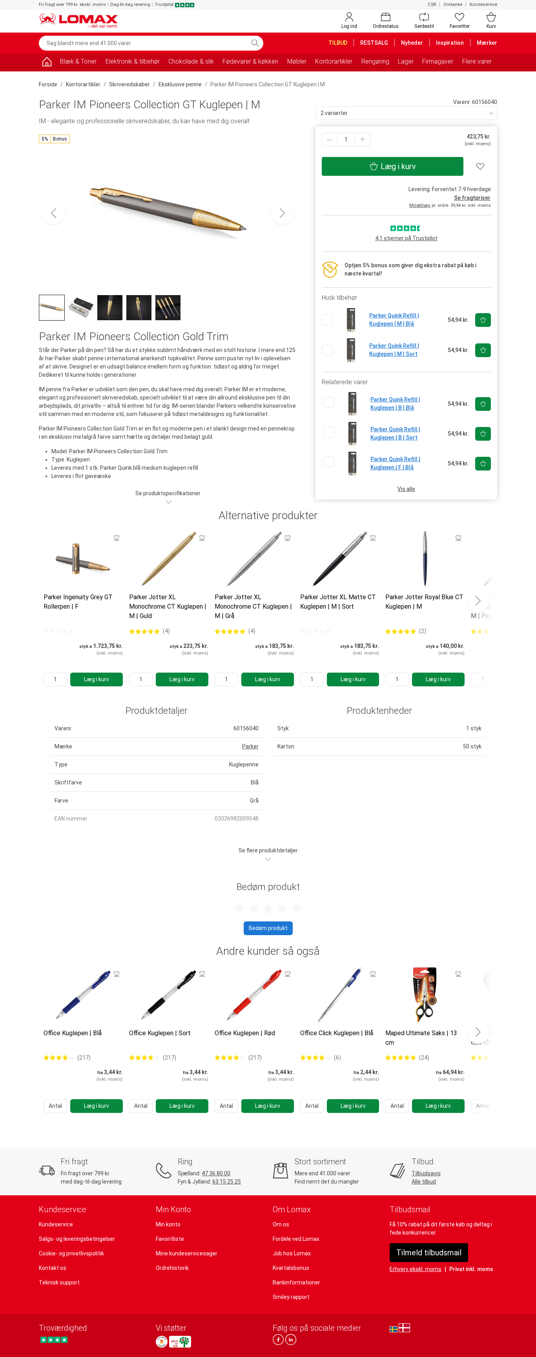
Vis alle (406, 489)
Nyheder (412, 43)
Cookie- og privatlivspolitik (71, 1253)
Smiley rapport (291, 1297)
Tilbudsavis (426, 1173)
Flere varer (477, 61)
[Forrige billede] (53, 213)
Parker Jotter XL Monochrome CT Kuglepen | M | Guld (167, 606)
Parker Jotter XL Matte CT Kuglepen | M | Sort (338, 601)
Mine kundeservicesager (186, 1253)
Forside (48, 84)
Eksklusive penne (180, 84)
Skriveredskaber (129, 84)
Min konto (168, 1224)
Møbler (296, 61)
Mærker (487, 43)
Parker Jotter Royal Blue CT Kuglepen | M (424, 601)
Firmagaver (437, 61)
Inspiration (450, 43)
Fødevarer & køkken (250, 61)
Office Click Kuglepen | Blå (336, 1033)
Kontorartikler (333, 61)
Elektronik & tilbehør (133, 61)
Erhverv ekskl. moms (415, 1269)
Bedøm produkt (268, 928)
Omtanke (452, 4)
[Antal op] (362, 139)
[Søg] (255, 43)
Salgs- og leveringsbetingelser (77, 1239)
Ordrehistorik (172, 1268)
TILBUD (337, 43)
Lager (406, 61)
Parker (250, 746)
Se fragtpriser (472, 198)
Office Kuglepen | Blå (73, 1033)
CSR (432, 4)
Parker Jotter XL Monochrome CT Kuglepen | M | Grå (253, 606)
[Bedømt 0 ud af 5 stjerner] (59, 631)
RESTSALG (374, 43)
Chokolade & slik (191, 61)
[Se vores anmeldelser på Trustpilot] (53, 1339)
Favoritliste (170, 1239)
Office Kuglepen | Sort (160, 1033)
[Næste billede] (282, 213)
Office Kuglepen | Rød (245, 1033)
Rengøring (375, 61)
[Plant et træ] (180, 1342)
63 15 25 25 (226, 1181)
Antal (55, 1106)
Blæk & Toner (78, 61)
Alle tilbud (424, 1181)
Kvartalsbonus (291, 1268)
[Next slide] (478, 600)
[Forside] (46, 63)
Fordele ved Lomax (296, 1239)
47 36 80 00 (216, 1173)
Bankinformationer (296, 1282)
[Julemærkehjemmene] (162, 1342)
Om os (281, 1224)
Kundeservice (483, 4)
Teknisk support (59, 1282)
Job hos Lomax (292, 1253)
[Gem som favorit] (116, 537)
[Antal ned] (329, 139)
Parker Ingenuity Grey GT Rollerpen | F (78, 601)
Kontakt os (52, 1268)
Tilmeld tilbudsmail (428, 1252)
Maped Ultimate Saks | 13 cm (421, 1037)
